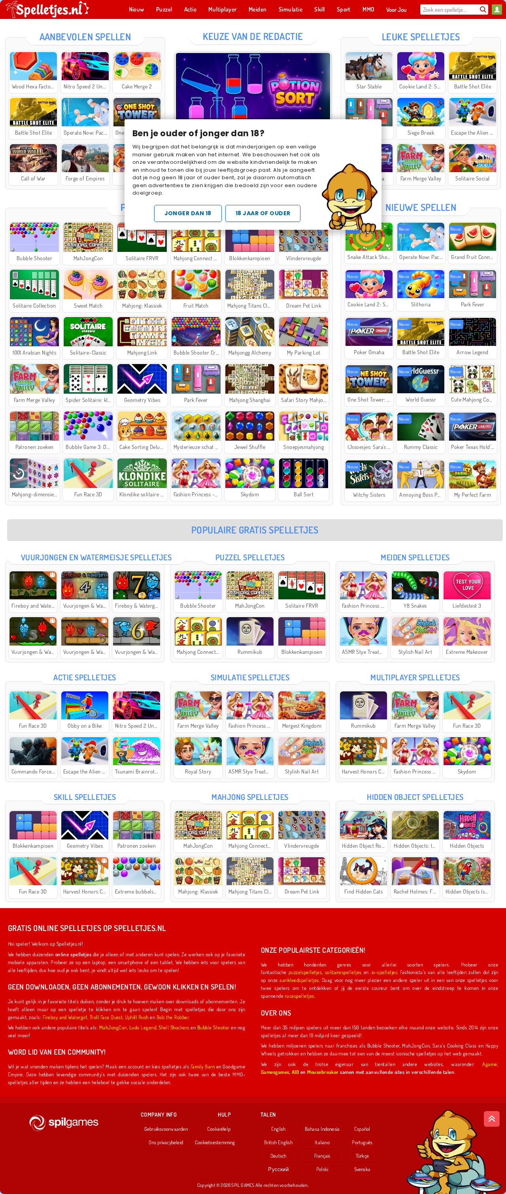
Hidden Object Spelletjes (415, 797)
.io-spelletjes (383, 972)
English (278, 1129)
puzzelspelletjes (305, 972)
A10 (295, 1071)
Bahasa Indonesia (322, 1129)
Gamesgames (275, 1071)
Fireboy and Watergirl (65, 1017)
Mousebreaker (323, 1071)
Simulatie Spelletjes (250, 677)
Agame (489, 1064)
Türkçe (362, 1156)
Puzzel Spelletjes (250, 557)
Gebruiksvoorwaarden (166, 1129)
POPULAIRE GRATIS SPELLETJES (255, 530)
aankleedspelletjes (299, 979)
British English (278, 1142)
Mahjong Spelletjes (250, 797)
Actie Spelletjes (84, 677)
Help (225, 1129)
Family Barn (203, 1066)
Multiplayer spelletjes (415, 677)
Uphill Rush (136, 1017)
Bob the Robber (173, 1017)
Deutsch (278, 1156)
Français (322, 1156)
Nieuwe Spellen (420, 207)
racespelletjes (299, 995)
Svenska (362, 1169)
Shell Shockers (174, 1027)
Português (362, 1142)
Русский (278, 1169)
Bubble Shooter (213, 1027)
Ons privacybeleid (166, 1142)
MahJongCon (113, 1027)
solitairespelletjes (343, 972)
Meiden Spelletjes (415, 557)
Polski (322, 1169)
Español (362, 1129)
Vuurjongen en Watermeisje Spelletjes (96, 557)
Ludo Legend (142, 1027)
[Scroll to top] (492, 1119)
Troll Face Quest (106, 1017)
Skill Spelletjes (85, 797)
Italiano (322, 1142)
